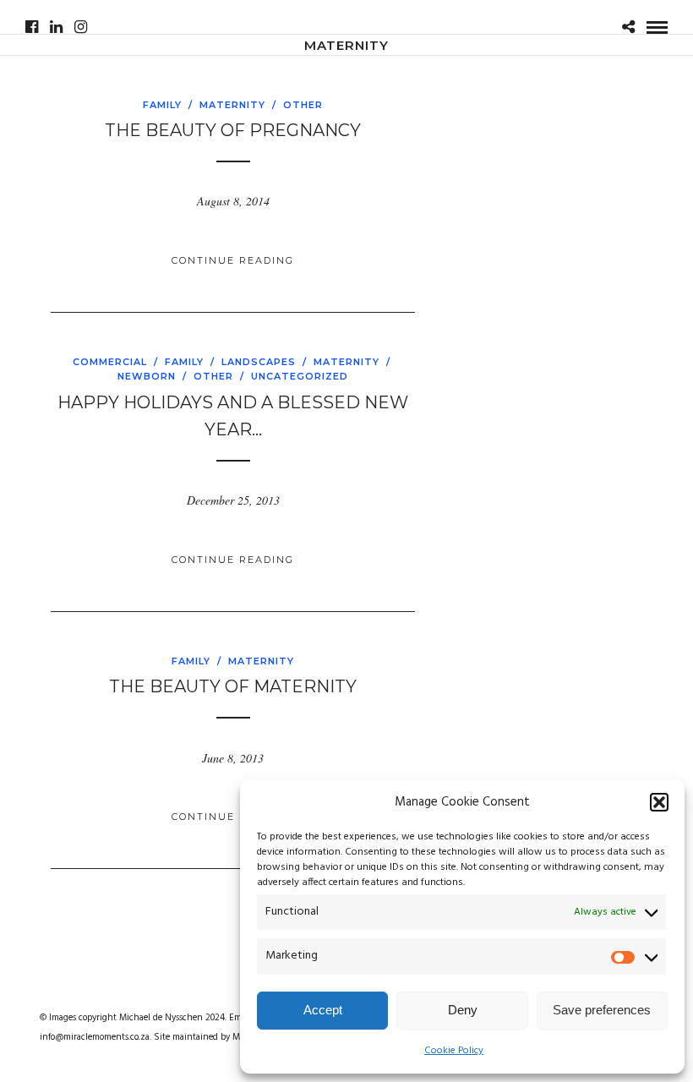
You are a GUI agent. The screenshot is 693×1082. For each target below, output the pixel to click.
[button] (659, 802)
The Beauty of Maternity (233, 686)
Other (303, 105)
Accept (322, 1010)
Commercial (110, 362)
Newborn (146, 376)
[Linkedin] (56, 27)
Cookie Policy (453, 1050)
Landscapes (258, 362)
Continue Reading (233, 260)
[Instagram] (80, 27)
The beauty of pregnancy (233, 130)
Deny (462, 1010)
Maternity (232, 105)
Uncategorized (299, 376)
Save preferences (602, 1010)
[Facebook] (31, 27)
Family (162, 105)
